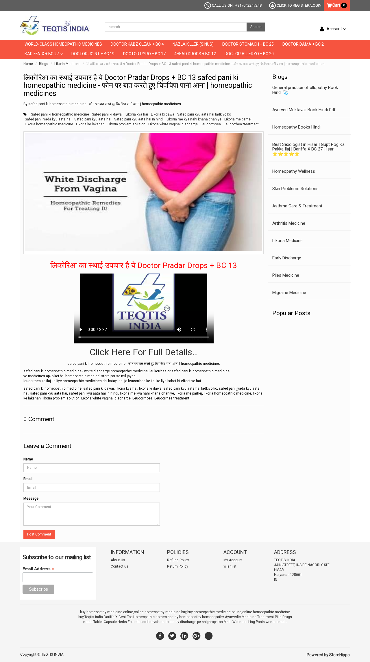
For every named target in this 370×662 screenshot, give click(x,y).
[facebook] (160, 636)
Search (256, 27)
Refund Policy (178, 560)
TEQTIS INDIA (52, 654)
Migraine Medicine (289, 292)
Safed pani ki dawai (107, 114)
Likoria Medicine (67, 64)
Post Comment (39, 534)
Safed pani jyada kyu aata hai (48, 119)
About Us (118, 560)
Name (28, 459)
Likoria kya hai (136, 114)
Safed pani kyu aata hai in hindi (139, 119)
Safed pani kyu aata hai (92, 119)
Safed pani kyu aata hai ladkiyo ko (204, 114)
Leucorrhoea (211, 124)
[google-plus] (196, 636)
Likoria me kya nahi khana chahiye (193, 119)
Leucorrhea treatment (241, 124)
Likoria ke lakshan (90, 124)
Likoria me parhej (237, 119)
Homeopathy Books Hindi (296, 127)
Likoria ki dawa (162, 114)
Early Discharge (286, 258)
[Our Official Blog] (208, 636)
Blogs (43, 64)
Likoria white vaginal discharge (173, 124)
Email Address (38, 569)
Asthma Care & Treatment (297, 206)
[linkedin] (184, 636)
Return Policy (177, 566)
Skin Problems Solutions (295, 188)
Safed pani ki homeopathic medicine (60, 114)
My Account (233, 560)
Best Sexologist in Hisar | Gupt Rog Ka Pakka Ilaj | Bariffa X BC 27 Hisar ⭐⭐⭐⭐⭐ (308, 149)
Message (30, 499)
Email (27, 479)
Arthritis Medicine (288, 223)
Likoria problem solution (126, 124)
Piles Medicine (285, 275)
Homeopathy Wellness (293, 171)
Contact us (119, 566)
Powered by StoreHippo (328, 654)
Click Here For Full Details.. (143, 352)
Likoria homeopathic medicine (49, 124)
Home (28, 64)
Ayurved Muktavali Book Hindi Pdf (304, 109)
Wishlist (229, 566)
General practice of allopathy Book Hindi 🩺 (305, 90)
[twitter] (172, 636)
